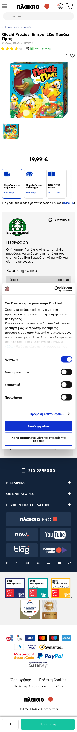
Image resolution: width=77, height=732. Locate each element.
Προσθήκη (48, 724)
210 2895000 (41, 471)
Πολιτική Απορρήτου (30, 686)
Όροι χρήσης (21, 680)
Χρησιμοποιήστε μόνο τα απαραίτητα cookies (38, 439)
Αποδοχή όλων (39, 426)
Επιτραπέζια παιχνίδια (18, 27)
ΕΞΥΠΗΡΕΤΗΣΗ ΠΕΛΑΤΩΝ (27, 505)
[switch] (66, 372)
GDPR (58, 686)
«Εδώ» (10, 346)
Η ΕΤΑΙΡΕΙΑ (15, 483)
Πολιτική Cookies (52, 680)
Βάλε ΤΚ (68, 203)
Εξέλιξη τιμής (43, 48)
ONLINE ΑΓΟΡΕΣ (20, 494)
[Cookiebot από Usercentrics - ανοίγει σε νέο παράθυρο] (54, 289)
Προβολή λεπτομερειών (47, 414)
